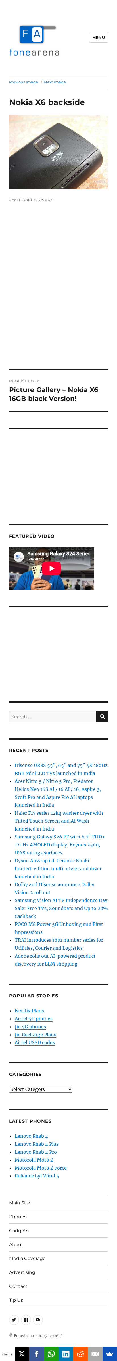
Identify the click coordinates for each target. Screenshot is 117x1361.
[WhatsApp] (51, 1354)
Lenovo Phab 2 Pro (36, 1152)
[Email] (95, 1354)
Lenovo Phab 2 (31, 1136)
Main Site (19, 1203)
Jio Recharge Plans (35, 1034)
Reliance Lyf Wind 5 (37, 1176)
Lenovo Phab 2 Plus (36, 1144)
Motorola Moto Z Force (41, 1168)
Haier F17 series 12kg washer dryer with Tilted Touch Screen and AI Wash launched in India (59, 821)
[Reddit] (80, 1354)
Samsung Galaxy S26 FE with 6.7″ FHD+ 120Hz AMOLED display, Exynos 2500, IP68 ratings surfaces (60, 845)
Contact (18, 1286)
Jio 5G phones (30, 1026)
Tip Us (16, 1300)
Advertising (22, 1272)
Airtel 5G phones (34, 1018)
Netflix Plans (29, 1011)
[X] (22, 1354)
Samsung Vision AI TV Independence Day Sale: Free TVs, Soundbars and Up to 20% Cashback (61, 908)
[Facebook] (36, 1354)
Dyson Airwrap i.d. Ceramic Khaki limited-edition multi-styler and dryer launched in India (58, 868)
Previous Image (23, 82)
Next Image (55, 82)
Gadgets (18, 1230)
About (16, 1244)
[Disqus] (58, 290)
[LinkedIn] (65, 1354)
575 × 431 (46, 200)
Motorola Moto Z (34, 1160)
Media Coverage (27, 1258)
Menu (98, 37)
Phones (17, 1216)
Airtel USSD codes (35, 1042)
